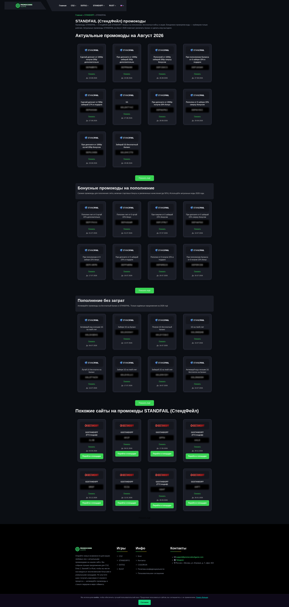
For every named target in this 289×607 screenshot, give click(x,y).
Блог (140, 556)
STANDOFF (98, 6)
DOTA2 (84, 6)
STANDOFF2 (124, 560)
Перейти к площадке (91, 456)
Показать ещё (144, 178)
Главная (62, 6)
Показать (91, 74)
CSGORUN (142, 565)
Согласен (144, 602)
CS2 (73, 6)
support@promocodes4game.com (189, 557)
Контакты (142, 560)
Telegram (180, 560)
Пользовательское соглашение (151, 573)
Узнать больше (202, 597)
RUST (111, 6)
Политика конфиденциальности (151, 569)
